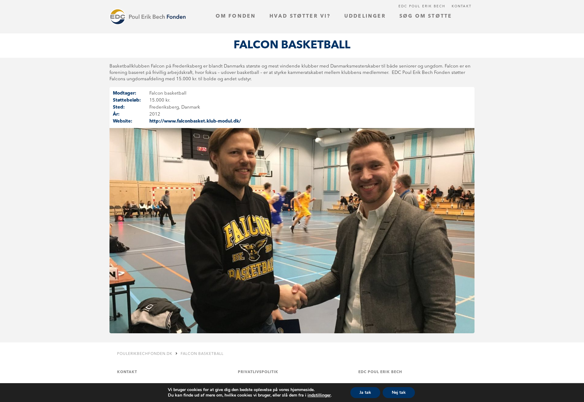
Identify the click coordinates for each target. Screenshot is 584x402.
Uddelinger (365, 16)
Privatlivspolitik (258, 372)
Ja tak (365, 392)
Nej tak (399, 392)
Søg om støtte (425, 16)
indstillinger (319, 395)
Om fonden (236, 16)
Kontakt (461, 6)
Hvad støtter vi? (300, 16)
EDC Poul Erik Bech (422, 6)
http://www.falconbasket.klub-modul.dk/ (195, 121)
